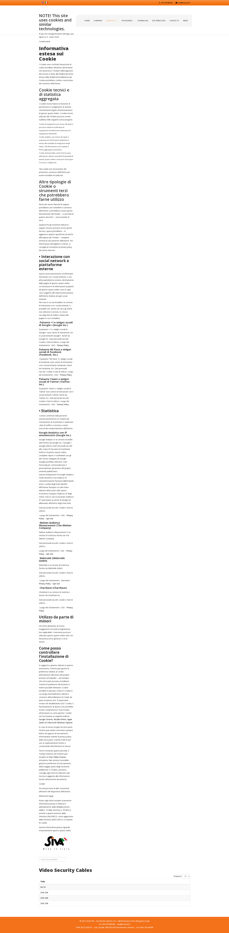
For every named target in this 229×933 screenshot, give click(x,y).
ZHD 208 (44, 898)
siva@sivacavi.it (184, 3)
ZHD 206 (44, 892)
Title (42, 881)
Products (111, 20)
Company (98, 20)
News (185, 20)
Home (87, 20)
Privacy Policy (63, 345)
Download (143, 20)
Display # (178, 876)
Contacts (174, 20)
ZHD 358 (44, 903)
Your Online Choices (57, 757)
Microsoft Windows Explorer (60, 722)
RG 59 (43, 887)
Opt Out (49, 518)
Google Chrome (46, 719)
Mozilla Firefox (60, 719)
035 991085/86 (167, 3)
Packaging (127, 20)
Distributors (159, 20)
